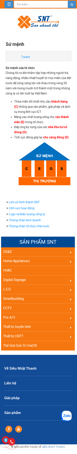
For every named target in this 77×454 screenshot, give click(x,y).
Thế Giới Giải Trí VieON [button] (20, 345)
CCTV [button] (7, 308)
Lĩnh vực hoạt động (21, 208)
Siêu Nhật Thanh (53, 446)
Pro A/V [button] (9, 317)
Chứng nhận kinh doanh (25, 220)
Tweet (25, 57)
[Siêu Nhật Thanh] (38, 21)
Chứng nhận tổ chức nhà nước (29, 226)
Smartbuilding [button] (13, 299)
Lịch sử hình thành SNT (24, 202)
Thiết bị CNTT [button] (13, 336)
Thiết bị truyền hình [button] (17, 327)
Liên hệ (10, 383)
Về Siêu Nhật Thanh (20, 368)
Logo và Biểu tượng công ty (27, 214)
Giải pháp (12, 398)
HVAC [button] (7, 270)
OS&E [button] (7, 252)
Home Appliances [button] (16, 261)
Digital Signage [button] (14, 280)
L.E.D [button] (7, 289)
